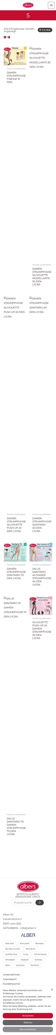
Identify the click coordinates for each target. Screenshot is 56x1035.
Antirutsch (24, 943)
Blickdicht (30, 949)
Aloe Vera (9, 943)
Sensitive (34, 965)
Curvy (25, 954)
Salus (7, 965)
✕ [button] (52, 989)
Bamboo (39, 943)
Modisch (25, 960)
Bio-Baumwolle (12, 949)
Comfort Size (11, 954)
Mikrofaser (10, 960)
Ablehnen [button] (28, 1022)
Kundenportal (11, 983)
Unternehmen (11, 974)
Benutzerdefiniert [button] (28, 1029)
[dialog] (28, 1010)
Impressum (10, 979)
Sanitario (20, 965)
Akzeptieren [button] (28, 1015)
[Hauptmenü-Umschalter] (51, 5)
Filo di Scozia (40, 954)
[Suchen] (39, 902)
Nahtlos (38, 960)
